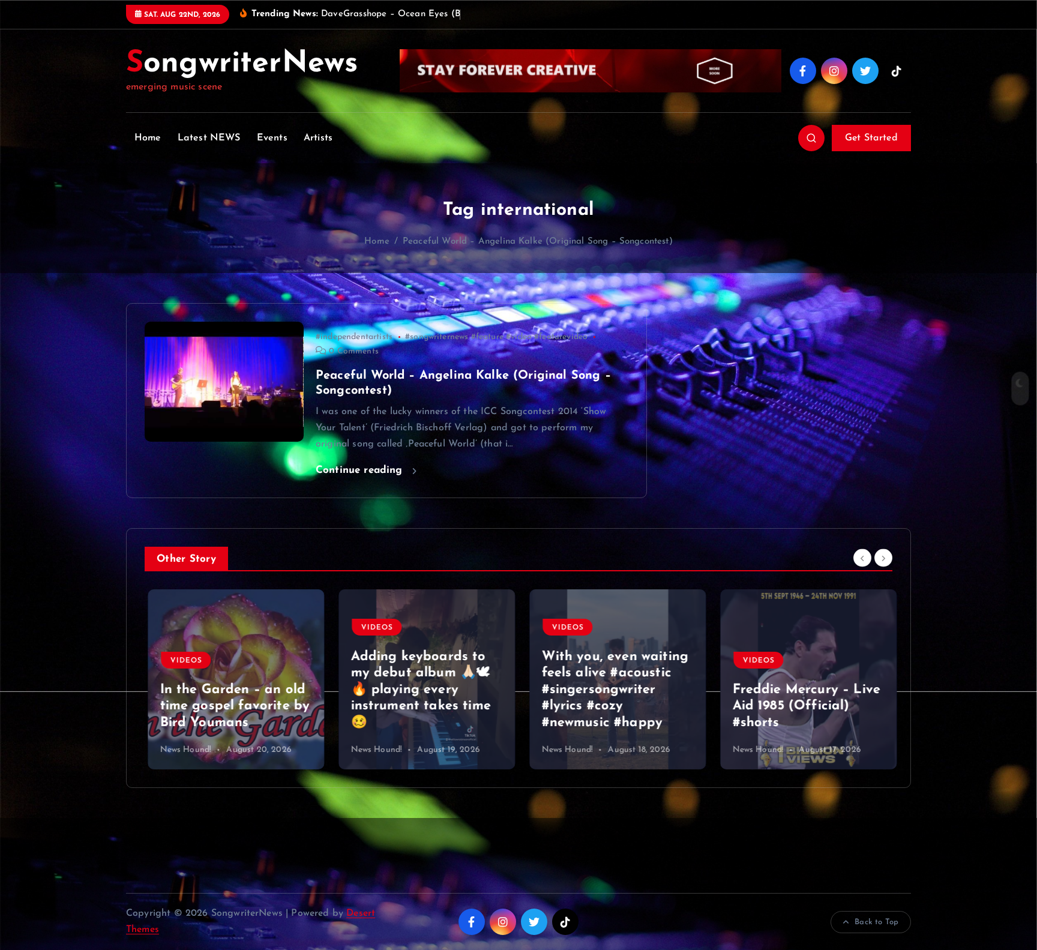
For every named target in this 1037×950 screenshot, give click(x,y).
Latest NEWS (209, 138)
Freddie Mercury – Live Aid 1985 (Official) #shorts (803, 706)
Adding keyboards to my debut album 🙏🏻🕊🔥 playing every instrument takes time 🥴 (417, 690)
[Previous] (862, 558)
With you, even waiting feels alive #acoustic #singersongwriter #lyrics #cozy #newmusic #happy (611, 690)
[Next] (883, 558)
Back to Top (876, 922)
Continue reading (361, 470)
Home (147, 138)
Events (272, 138)
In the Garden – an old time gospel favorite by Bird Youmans (232, 706)
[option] (233, 679)
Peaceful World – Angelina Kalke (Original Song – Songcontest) (538, 241)
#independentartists (354, 336)
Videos (183, 660)
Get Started (871, 138)
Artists (318, 138)
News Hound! (182, 749)
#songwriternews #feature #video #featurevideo (496, 336)
